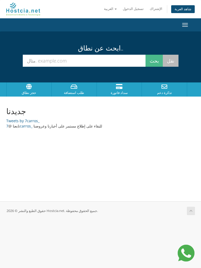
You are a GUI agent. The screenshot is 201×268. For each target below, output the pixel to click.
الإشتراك (156, 9)
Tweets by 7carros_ (23, 120)
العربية (109, 9)
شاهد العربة (183, 9)
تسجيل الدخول (133, 9)
